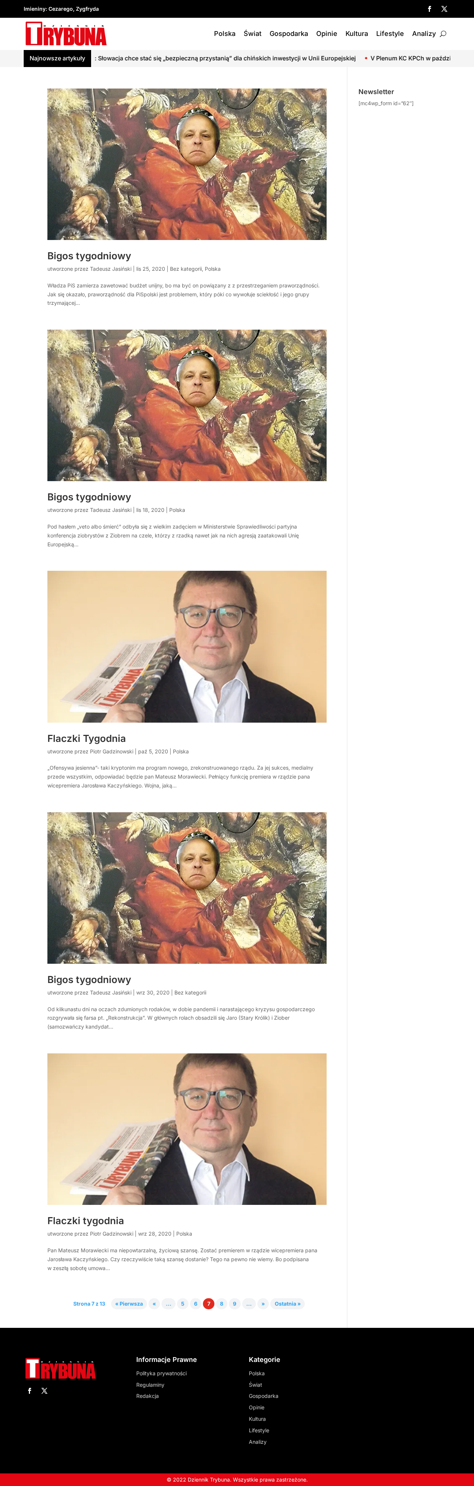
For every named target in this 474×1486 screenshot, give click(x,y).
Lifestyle (390, 33)
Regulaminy (150, 1385)
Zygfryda (87, 9)
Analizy (424, 33)
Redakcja (147, 1396)
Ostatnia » (288, 1303)
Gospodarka (289, 33)
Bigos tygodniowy (89, 255)
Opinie (326, 33)
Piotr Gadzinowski (111, 751)
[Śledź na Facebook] (429, 9)
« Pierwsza (129, 1303)
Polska (225, 33)
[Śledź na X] (444, 9)
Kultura (357, 33)
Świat (252, 33)
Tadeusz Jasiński (110, 269)
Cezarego (61, 9)
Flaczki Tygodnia (86, 738)
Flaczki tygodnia (85, 1220)
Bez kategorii (186, 269)
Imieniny (35, 9)
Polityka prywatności (161, 1373)
